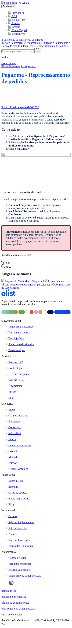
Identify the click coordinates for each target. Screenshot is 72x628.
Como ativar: (8, 63)
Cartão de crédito (10, 45)
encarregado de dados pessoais (18, 608)
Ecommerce (17, 42)
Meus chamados (34, 39)
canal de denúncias (11, 614)
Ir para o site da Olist (13, 39)
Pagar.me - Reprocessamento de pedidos (45, 45)
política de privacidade (13, 596)
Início (4, 42)
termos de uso (9, 590)
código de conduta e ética (15, 602)
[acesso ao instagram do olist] (11, 584)
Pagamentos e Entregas (39, 42)
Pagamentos (61, 42)
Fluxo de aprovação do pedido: (18, 66)
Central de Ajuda (19, 2)
